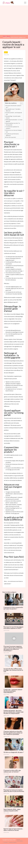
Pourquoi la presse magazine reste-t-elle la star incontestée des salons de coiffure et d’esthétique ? (13, 648)
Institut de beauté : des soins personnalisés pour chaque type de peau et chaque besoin (13, 712)
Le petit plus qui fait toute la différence (12, 134)
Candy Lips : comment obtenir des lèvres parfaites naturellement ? (13, 691)
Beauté (5, 52)
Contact (5, 842)
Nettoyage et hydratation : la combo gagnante (14, 120)
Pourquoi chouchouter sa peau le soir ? (13, 106)
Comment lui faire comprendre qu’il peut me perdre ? (13, 608)
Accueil (18, 839)
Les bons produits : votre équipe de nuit (14, 113)
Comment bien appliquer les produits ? (12, 127)
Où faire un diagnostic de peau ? (14, 752)
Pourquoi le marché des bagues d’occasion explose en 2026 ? (13, 627)
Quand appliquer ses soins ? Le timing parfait (13, 124)
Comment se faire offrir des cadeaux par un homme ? (12, 771)
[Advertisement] (14, 20)
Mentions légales (13, 842)
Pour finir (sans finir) (11, 137)
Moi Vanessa (20, 841)
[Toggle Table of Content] (20, 103)
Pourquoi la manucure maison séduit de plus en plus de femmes (14, 790)
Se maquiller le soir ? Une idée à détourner (13, 109)
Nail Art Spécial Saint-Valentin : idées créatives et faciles (13, 829)
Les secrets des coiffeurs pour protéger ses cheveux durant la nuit (13, 670)
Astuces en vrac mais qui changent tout (14, 131)
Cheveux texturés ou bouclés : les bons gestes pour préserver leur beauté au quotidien (13, 733)
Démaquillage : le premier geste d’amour (13, 117)
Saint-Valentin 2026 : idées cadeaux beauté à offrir (12, 810)
